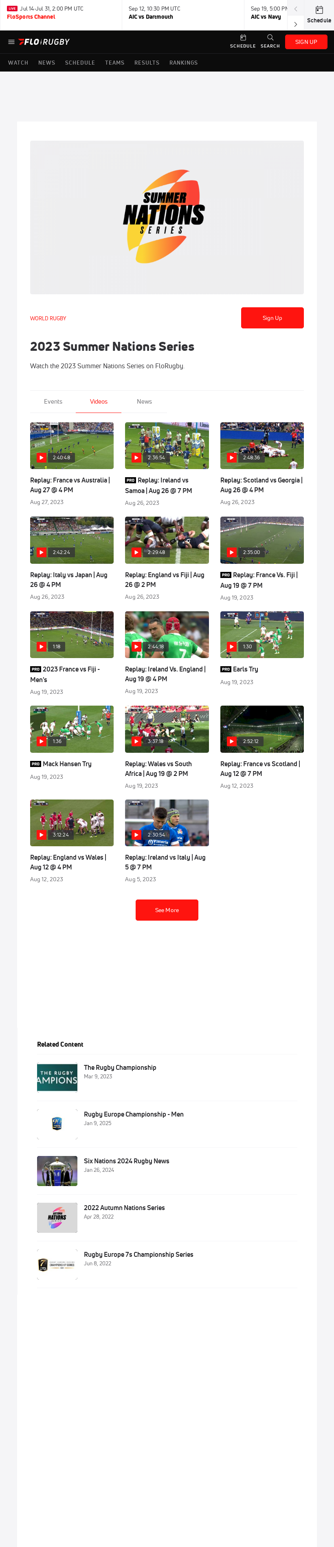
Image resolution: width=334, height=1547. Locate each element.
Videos (99, 401)
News (144, 401)
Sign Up (273, 318)
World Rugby (48, 318)
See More (167, 910)
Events (53, 401)
